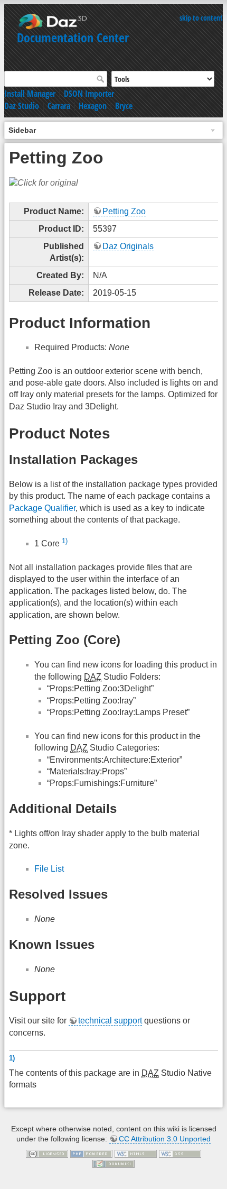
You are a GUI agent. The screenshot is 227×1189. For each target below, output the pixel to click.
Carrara (59, 106)
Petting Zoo (124, 211)
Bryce (124, 106)
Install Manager (29, 93)
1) (65, 541)
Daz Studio (21, 106)
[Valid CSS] (180, 1153)
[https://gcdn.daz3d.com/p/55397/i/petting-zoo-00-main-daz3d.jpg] (43, 182)
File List (49, 868)
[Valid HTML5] (136, 1153)
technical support (110, 1020)
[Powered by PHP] (91, 1153)
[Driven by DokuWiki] (113, 1163)
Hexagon (93, 106)
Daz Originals (128, 246)
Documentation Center (73, 37)
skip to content (201, 18)
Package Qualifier (42, 508)
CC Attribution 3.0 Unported (165, 1139)
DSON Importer (89, 93)
